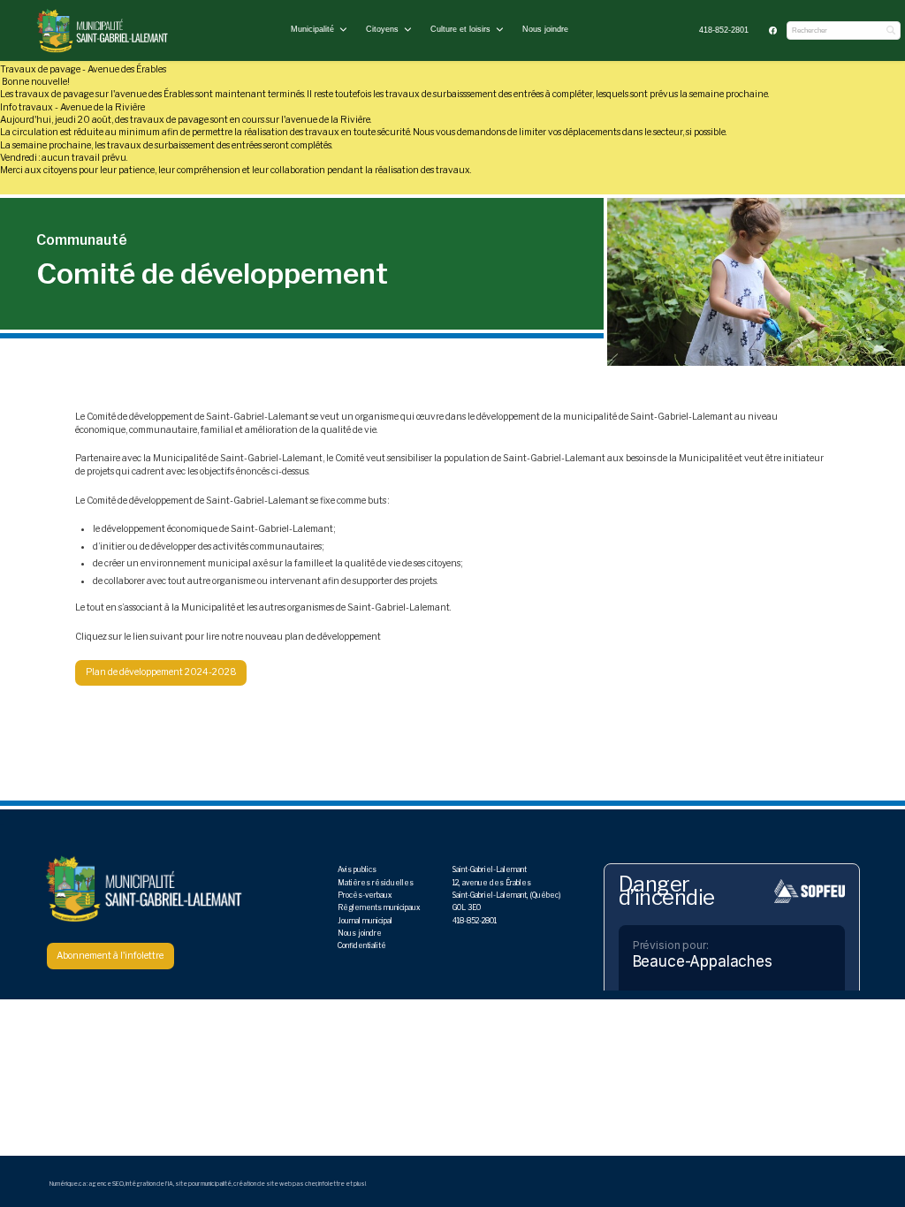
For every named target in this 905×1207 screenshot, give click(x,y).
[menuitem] (724, 30)
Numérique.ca (67, 1184)
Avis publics (357, 869)
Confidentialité (362, 945)
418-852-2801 (724, 30)
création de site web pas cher (274, 1184)
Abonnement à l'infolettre (110, 955)
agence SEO (106, 1184)
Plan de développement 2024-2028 (161, 672)
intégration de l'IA (149, 1184)
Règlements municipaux (379, 907)
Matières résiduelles (376, 882)
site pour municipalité (203, 1184)
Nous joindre (545, 29)
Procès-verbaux (365, 895)
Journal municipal (365, 920)
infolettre (331, 1184)
